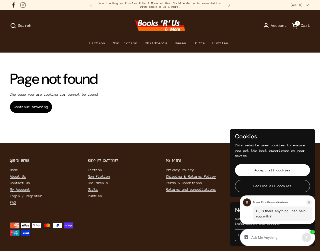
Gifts (93, 189)
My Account (20, 189)
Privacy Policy (180, 170)
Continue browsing (31, 107)
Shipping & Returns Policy (191, 176)
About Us (18, 176)
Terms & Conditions (184, 183)
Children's (98, 183)
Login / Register (26, 196)
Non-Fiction (99, 176)
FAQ (13, 202)
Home (14, 170)
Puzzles (95, 196)
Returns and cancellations (191, 189)
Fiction (95, 170)
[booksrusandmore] (160, 26)
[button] (21, 26)
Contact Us (20, 183)
